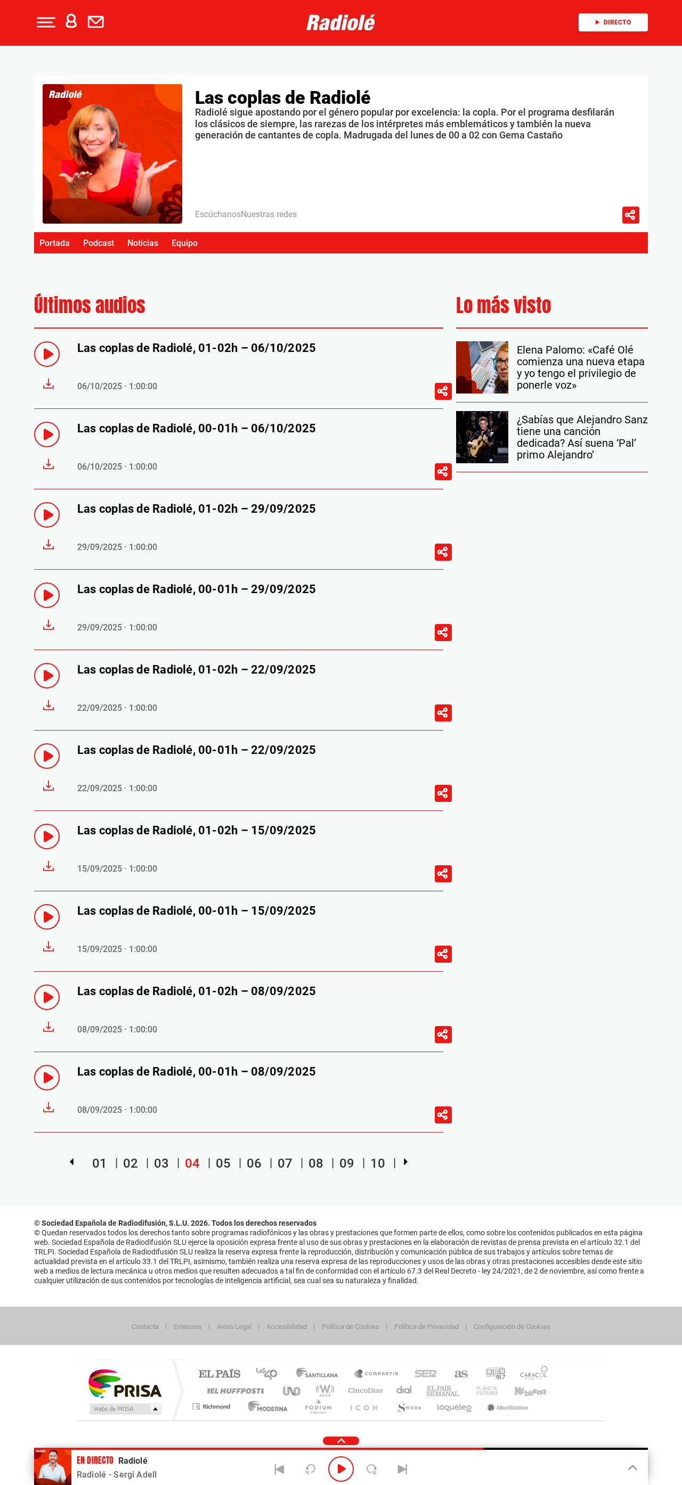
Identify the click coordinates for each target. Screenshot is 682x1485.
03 (161, 1163)
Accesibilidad (286, 1327)
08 (315, 1163)
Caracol (530, 1374)
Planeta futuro (482, 1390)
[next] (406, 1162)
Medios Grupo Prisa (124, 1408)
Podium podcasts (317, 1406)
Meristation (506, 1406)
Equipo (185, 243)
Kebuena (521, 1390)
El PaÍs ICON (363, 1406)
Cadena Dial (404, 1390)
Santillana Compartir (376, 1374)
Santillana (320, 1374)
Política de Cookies (350, 1327)
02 (130, 1163)
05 (223, 1163)
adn (491, 1374)
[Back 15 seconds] (310, 1469)
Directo (617, 22)
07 (285, 1163)
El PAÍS (219, 1374)
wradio (323, 1390)
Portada (54, 243)
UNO (292, 1390)
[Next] (402, 1469)
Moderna (265, 1406)
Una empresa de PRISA (124, 1383)
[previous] (72, 1162)
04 (192, 1163)
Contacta (145, 1327)
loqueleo (455, 1406)
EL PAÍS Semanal (443, 1390)
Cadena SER (423, 1374)
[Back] (280, 1469)
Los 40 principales (270, 1374)
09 (346, 1163)
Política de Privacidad (426, 1327)
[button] (44, 22)
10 (377, 1163)
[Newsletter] (98, 22)
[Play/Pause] (341, 1469)
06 (254, 1163)
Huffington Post (233, 1390)
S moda (408, 1406)
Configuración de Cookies (512, 1327)
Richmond (212, 1406)
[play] (47, 354)
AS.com (456, 1374)
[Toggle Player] (631, 1468)
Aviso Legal (234, 1327)
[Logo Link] (341, 22)
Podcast (98, 243)
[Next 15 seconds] (372, 1469)
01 (99, 1163)
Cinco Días (364, 1390)
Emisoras (188, 1327)
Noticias (142, 243)
